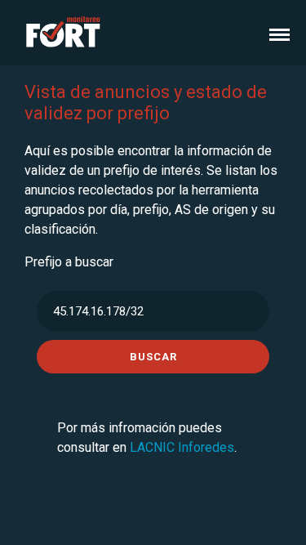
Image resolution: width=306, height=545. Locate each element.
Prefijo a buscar (68, 262)
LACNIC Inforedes (182, 447)
